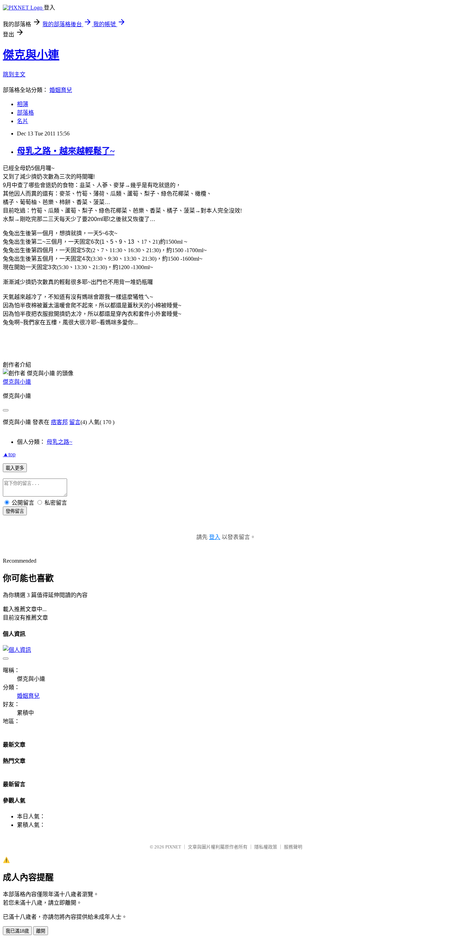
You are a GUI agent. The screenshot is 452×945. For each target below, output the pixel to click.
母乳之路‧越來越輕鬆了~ (65, 151)
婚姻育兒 (60, 90)
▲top (9, 454)
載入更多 (15, 468)
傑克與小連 (31, 54)
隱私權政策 (265, 847)
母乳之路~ (59, 442)
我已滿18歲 (17, 931)
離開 (40, 931)
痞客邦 (59, 422)
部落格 (25, 113)
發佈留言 (15, 511)
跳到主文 (14, 74)
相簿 (22, 104)
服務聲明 (293, 847)
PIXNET (173, 847)
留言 (75, 422)
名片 (22, 121)
